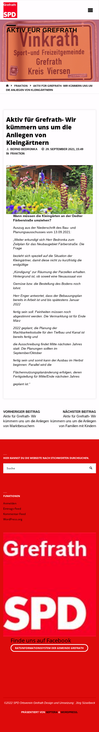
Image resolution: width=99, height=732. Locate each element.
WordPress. (69, 712)
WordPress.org (12, 519)
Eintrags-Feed (12, 509)
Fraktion (21, 85)
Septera (51, 712)
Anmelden (9, 503)
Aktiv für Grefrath (41, 30)
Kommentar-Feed (14, 514)
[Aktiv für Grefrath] (10, 10)
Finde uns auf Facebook (41, 640)
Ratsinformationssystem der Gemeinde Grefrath (49, 648)
